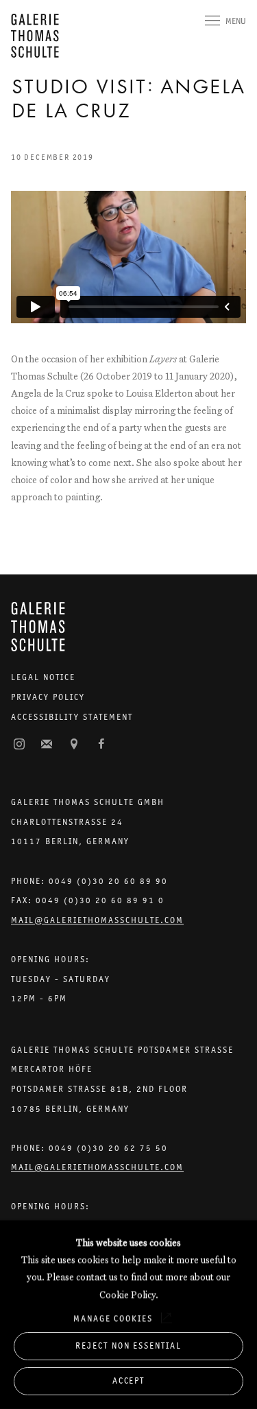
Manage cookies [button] (113, 1318)
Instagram (19, 745)
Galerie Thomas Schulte (38, 36)
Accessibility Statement (72, 717)
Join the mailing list (47, 745)
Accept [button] (128, 1380)
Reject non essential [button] (128, 1345)
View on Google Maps (74, 745)
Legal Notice (43, 677)
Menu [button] (235, 21)
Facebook (101, 745)
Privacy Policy (48, 697)
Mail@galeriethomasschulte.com (97, 920)
